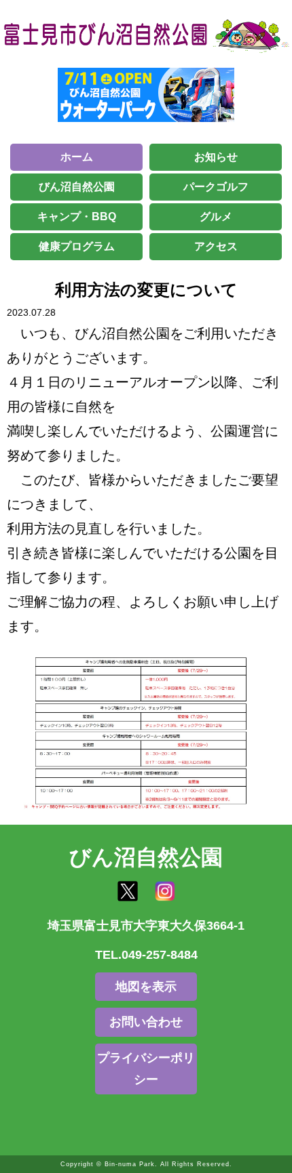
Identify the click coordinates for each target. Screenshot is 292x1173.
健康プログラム (77, 246)
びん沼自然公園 (77, 186)
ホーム (76, 157)
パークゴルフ (216, 186)
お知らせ (216, 157)
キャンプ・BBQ (76, 216)
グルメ (216, 216)
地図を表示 (146, 986)
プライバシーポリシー (146, 1068)
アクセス (216, 246)
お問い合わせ (146, 1022)
